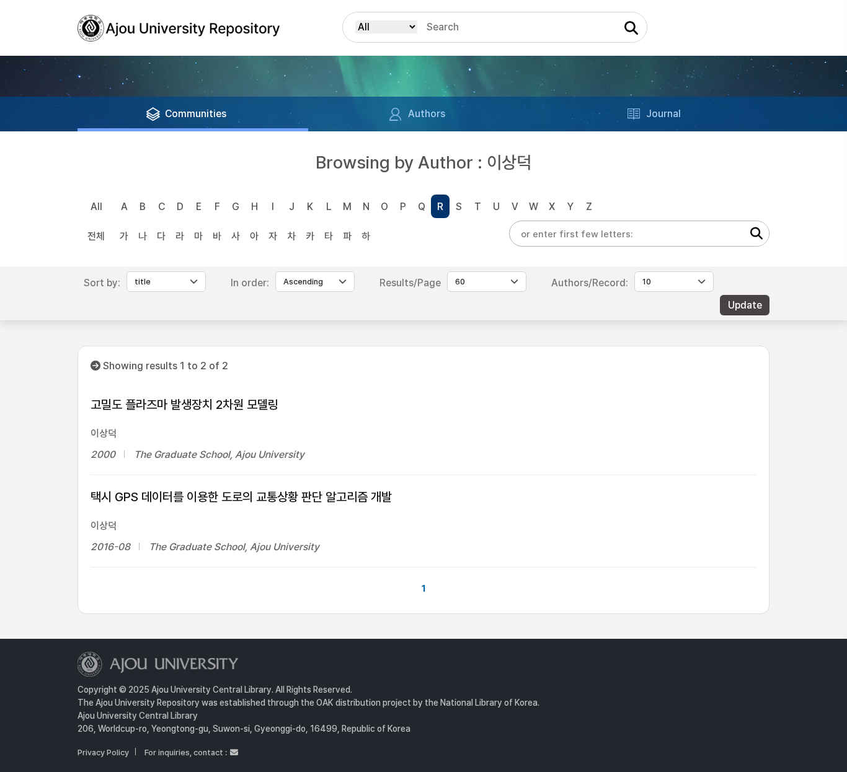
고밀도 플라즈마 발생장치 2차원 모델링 (184, 404)
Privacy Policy (103, 752)
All (96, 207)
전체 (96, 236)
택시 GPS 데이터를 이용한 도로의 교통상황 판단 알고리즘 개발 (241, 496)
